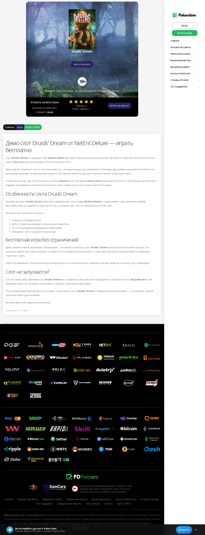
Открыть (184, 529)
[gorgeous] (91, 101)
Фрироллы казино (180, 54)
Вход (185, 25)
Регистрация (184, 33)
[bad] (71, 101)
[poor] (76, 101)
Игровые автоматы (180, 47)
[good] (86, 101)
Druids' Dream (32, 127)
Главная (174, 40)
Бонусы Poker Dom (180, 73)
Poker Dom (18, 162)
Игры (20, 127)
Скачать (108, 503)
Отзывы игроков (179, 80)
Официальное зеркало (69, 503)
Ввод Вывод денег (180, 67)
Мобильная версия (180, 60)
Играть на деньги (119, 105)
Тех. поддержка (178, 86)
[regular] (81, 101)
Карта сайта (123, 503)
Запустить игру (82, 64)
